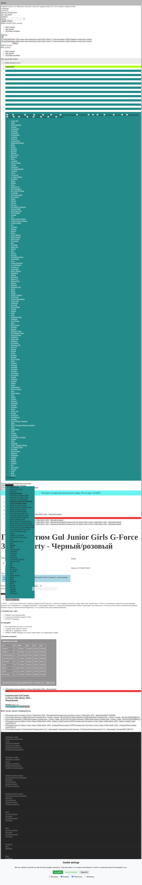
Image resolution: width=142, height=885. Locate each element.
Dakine (13, 183)
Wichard (14, 453)
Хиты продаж (10, 782)
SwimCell (14, 415)
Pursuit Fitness (16, 335)
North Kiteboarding (18, 299)
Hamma (13, 229)
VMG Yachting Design (19, 445)
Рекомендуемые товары (14, 775)
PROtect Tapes (16, 331)
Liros (13, 261)
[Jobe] (123, 115)
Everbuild (14, 193)
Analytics (66, 877)
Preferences (78, 877)
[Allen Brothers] (18, 115)
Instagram (8, 848)
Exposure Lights (16, 195)
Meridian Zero (16, 287)
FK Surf (14, 205)
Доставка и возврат (12, 31)
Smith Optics (15, 393)
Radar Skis (15, 339)
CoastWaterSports (17, 169)
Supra (13, 409)
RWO (13, 361)
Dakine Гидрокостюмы (18, 505)
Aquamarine (15, 135)
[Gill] (90, 115)
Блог (7, 846)
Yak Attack (15, 467)
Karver (13, 253)
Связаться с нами (11, 737)
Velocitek (14, 443)
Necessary (54, 877)
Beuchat (14, 151)
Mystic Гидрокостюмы (18, 511)
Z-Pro (13, 471)
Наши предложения (8, 790)
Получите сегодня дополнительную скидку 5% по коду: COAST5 (71, 493)
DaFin (13, 181)
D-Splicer (14, 179)
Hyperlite (14, 245)
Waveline (14, 449)
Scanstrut (14, 369)
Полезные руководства (14, 739)
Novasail (14, 305)
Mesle (13, 289)
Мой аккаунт (6, 824)
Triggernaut (15, 429)
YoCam (13, 469)
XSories (14, 463)
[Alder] (9, 115)
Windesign (14, 455)
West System (15, 451)
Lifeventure (15, 259)
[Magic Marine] (132, 115)
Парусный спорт (11, 69)
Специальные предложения (15, 778)
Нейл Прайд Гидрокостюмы (20, 521)
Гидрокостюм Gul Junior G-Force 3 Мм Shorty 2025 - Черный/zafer (18, 697)
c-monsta (14, 161)
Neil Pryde (14, 297)
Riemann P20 (15, 345)
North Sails (15, 301)
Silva (12, 391)
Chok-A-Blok (16, 163)
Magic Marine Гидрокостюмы (21, 507)
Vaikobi (13, 439)
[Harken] (100, 115)
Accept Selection (71, 872)
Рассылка (8, 820)
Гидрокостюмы (11, 77)
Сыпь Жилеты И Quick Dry (20, 529)
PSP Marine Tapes (17, 333)
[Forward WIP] (82, 115)
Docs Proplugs (16, 189)
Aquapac (14, 137)
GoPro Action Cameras (19, 221)
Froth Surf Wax (16, 211)
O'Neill (13, 309)
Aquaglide (14, 133)
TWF (13, 431)
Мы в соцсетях (6, 852)
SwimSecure (15, 417)
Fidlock (13, 201)
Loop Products (16, 265)
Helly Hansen (16, 237)
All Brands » (10, 477)
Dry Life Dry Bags (17, 191)
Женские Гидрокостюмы (19, 497)
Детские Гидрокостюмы (19, 499)
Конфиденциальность (13, 747)
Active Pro (14, 121)
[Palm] (15, 117)
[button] (9, 485)
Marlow (13, 283)
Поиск (15, 43)
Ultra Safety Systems (18, 437)
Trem (13, 427)
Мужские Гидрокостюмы (19, 495)
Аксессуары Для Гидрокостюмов (22, 527)
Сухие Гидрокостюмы (13, 81)
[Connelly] (46, 115)
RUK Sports (15, 359)
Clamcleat (14, 167)
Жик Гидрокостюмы (17, 519)
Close (10, 21)
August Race (15, 141)
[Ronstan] (36, 117)
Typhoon (14, 435)
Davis (13, 185)
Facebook (8, 844)
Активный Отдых (12, 102)
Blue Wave (15, 155)
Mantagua (14, 277)
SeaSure (14, 381)
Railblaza (14, 341)
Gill (12, 217)
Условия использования (14, 749)
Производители (11, 784)
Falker (13, 199)
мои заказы (9, 29)
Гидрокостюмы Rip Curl (19, 513)
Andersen (14, 131)
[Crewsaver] (55, 115)
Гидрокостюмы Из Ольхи (19, 515)
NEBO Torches (16, 295)
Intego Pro (14, 247)
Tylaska (13, 433)
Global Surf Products (18, 219)
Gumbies (14, 227)
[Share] (3, 563)
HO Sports (14, 241)
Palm (12, 323)
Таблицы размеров (12, 743)
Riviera (13, 349)
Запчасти (8, 73)
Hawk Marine (16, 235)
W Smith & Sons (17, 447)
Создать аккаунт (11, 814)
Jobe (12, 251)
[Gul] (94, 115)
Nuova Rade (15, 307)
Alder (13, 123)
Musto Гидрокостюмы (18, 509)
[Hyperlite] (117, 115)
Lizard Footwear (17, 263)
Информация (6, 753)
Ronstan (14, 355)
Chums (13, 165)
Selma (13, 385)
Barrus (13, 147)
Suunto (13, 413)
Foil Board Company (18, 207)
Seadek (13, 377)
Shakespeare (15, 387)
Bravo (13, 159)
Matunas (14, 285)
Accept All (58, 872)
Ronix (13, 353)
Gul (12, 225)
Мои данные (10, 27)
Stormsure (14, 403)
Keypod (14, 255)
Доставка (8, 816)
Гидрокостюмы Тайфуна (19, 517)
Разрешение (9, 67)
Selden (13, 383)
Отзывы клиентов (12, 786)
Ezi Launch (15, 197)
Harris (13, 233)
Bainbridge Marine (17, 143)
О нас (7, 741)
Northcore (14, 303)
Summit (13, 405)
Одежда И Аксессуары (14, 94)
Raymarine (15, 343)
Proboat (13, 329)
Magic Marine (16, 271)
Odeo (13, 313)
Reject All (84, 872)
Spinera (13, 399)
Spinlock (14, 401)
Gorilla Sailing (16, 223)
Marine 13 (14, 279)
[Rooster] (43, 117)
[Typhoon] (59, 117)
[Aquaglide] (28, 115)
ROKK (13, 351)
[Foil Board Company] (68, 115)
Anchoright (15, 129)
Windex (13, 457)
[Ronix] (30, 117)
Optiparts (14, 319)
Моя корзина (6, 59)
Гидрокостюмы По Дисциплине (22, 525)
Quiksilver (14, 337)
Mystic (13, 293)
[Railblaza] (22, 117)
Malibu (13, 275)
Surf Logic (14, 411)
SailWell (14, 363)
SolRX (13, 397)
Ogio (12, 315)
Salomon (14, 365)
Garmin (13, 215)
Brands (7, 111)
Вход (7, 812)
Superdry (14, 407)
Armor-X (14, 139)
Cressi (13, 173)
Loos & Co (15, 267)
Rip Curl (14, 347)
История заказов (11, 818)
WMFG (13, 461)
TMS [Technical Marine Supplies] (23, 425)
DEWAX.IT (15, 187)
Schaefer (14, 371)
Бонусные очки (25, 483)
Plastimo (14, 327)
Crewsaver (14, 175)
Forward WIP (16, 209)
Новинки (8, 780)
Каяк (7, 98)
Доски (7, 85)
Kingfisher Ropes (17, 257)
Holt (12, 243)
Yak (12, 465)
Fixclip (13, 203)
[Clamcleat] (37, 115)
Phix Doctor (15, 325)
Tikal (12, 423)
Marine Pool (15, 281)
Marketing (90, 877)
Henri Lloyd (15, 239)
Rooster (13, 357)
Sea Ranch (14, 373)
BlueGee (14, 157)
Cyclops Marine (16, 177)
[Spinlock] (51, 117)
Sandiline (14, 367)
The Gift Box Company (19, 421)
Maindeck (14, 273)
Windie (13, 459)
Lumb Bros (15, 269)
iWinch (13, 249)
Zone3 (13, 475)
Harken (13, 231)
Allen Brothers (16, 125)
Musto (13, 291)
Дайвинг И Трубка (12, 90)
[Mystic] (9, 117)
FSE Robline (15, 213)
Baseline (14, 149)
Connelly (14, 171)
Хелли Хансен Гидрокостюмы (21, 523)
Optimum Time (16, 317)
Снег (7, 107)
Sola (12, 395)
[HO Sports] (108, 115)
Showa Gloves (16, 389)
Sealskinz (14, 379)
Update (4, 21)
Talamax (14, 419)
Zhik (12, 473)
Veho (13, 441)
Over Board (15, 321)
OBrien (13, 311)
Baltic (13, 145)
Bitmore (14, 153)
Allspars (14, 127)
